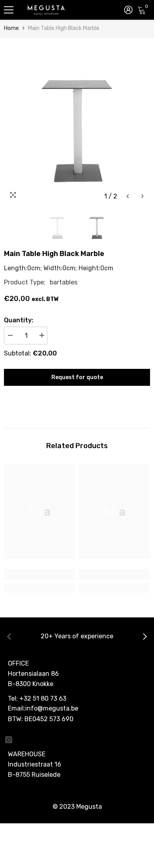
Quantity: (18, 320)
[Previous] (128, 196)
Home (11, 28)
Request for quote (77, 377)
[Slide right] (144, 637)
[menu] (8, 10)
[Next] (142, 196)
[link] (39, 574)
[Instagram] (9, 740)
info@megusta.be (51, 708)
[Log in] (128, 10)
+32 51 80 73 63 (42, 698)
